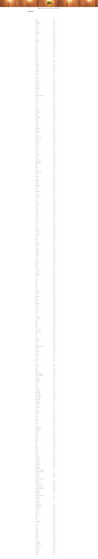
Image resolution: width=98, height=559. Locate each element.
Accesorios (46, 8)
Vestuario (42, 8)
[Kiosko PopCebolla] (49, 3)
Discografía (39, 8)
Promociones (50, 8)
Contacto (54, 8)
